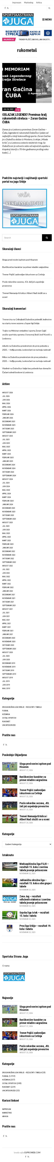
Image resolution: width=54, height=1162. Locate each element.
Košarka (6, 714)
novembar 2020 (8, 641)
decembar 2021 (8, 594)
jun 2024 (6, 486)
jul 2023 (5, 526)
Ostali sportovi (9, 718)
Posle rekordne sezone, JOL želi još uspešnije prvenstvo (34, 805)
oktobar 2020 (8, 645)
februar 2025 (8, 457)
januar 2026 (7, 418)
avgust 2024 (7, 479)
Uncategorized (9, 725)
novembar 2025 (8, 425)
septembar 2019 (9, 674)
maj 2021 (6, 620)
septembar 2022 (9, 562)
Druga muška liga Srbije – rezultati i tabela (21, 707)
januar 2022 (7, 591)
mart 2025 (6, 454)
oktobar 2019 (8, 670)
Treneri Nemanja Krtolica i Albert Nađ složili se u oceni (35, 818)
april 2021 (6, 623)
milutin (5, 346)
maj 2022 (6, 576)
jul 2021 (5, 613)
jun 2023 (6, 530)
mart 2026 (6, 410)
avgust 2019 (7, 677)
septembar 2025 (9, 432)
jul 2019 (5, 681)
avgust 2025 (7, 436)
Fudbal (5, 711)
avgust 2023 (7, 522)
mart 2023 (6, 540)
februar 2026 (8, 414)
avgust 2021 (7, 609)
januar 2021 (7, 634)
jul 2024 (5, 483)
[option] (35, 39)
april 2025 (6, 450)
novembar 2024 (8, 468)
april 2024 (6, 493)
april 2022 (6, 580)
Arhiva (39, 2)
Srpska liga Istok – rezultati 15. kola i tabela (34, 914)
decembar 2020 (8, 638)
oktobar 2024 (8, 472)
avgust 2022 (7, 566)
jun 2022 (6, 573)
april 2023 (6, 537)
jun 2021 (6, 616)
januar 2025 (7, 461)
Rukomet (6, 721)
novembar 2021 (8, 598)
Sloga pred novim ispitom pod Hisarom (20, 259)
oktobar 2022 (8, 558)
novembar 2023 (8, 511)
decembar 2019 (8, 663)
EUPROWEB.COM (32, 1152)
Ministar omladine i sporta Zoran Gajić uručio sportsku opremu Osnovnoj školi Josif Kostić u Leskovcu (27, 334)
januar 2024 (7, 504)
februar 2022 (8, 587)
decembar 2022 (8, 551)
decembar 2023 (8, 508)
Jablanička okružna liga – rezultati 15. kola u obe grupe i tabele (36, 883)
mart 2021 (6, 627)
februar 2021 (8, 631)
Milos (4, 357)
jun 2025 (6, 443)
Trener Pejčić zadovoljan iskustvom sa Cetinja (23, 274)
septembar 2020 (9, 649)
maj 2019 (6, 688)
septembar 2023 (9, 519)
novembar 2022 (8, 555)
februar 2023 (8, 544)
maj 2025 (6, 447)
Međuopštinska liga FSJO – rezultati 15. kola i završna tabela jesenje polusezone (34, 867)
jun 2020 (6, 659)
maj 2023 (6, 533)
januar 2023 (7, 548)
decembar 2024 (8, 465)
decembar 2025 (8, 421)
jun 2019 (6, 685)
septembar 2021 (9, 605)
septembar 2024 (9, 475)
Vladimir (6, 368)
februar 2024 (8, 501)
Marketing (28, 2)
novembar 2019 (8, 667)
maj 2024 (6, 490)
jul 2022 (5, 569)
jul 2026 (5, 396)
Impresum (16, 2)
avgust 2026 (7, 392)
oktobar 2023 (8, 515)
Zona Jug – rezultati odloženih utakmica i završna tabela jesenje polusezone (35, 899)
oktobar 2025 (8, 429)
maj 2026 (6, 403)
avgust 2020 (7, 652)
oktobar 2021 (8, 602)
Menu (48, 19)
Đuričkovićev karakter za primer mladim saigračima (25, 267)
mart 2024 (6, 497)
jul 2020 (5, 656)
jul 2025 (5, 439)
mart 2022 (6, 584)
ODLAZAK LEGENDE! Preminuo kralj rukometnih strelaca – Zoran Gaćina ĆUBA (24, 118)
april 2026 (6, 407)
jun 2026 (6, 400)
